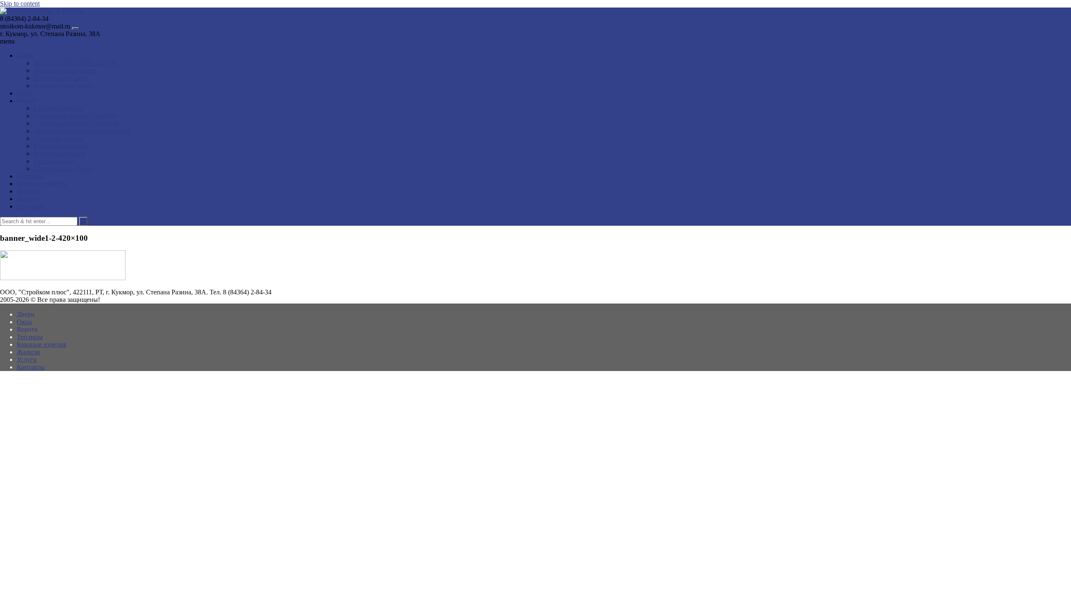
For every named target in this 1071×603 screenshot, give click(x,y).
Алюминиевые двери (64, 85)
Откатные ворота (58, 138)
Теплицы (30, 176)
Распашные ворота (60, 145)
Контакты (31, 206)
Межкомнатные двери (65, 70)
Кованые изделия (41, 183)
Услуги (27, 198)
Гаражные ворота (58, 108)
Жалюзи (28, 191)
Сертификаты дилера (63, 168)
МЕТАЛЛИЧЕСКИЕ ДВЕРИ (75, 63)
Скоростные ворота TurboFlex (75, 115)
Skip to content (20, 3)
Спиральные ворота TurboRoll (76, 123)
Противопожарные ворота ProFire (81, 130)
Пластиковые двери (61, 78)
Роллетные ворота (59, 153)
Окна (24, 93)
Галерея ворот (53, 161)
